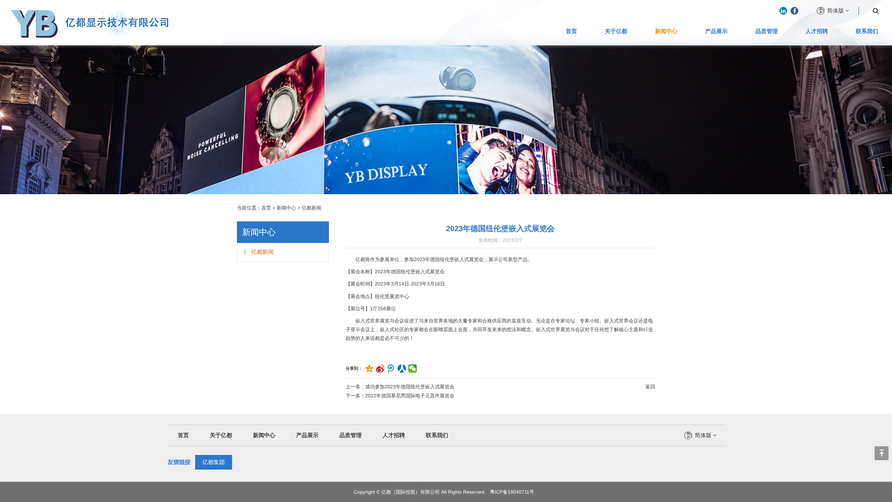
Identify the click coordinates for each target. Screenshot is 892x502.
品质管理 (766, 31)
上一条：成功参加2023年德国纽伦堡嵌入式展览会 (400, 386)
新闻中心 (666, 31)
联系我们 (867, 31)
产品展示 (716, 31)
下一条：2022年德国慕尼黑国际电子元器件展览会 (400, 395)
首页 (571, 31)
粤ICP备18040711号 (512, 492)
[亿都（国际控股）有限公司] (89, 22)
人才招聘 (817, 31)
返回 (650, 386)
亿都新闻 (311, 208)
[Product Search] (876, 10)
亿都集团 (213, 462)
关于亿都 (616, 31)
